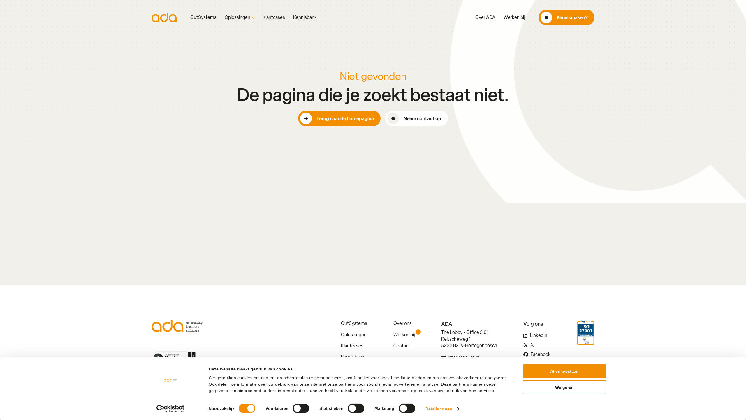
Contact (401, 346)
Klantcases (274, 17)
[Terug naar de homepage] (164, 17)
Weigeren (564, 387)
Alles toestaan (564, 371)
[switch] (301, 408)
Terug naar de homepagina (345, 118)
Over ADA (485, 17)
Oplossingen (237, 17)
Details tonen (438, 409)
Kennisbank (305, 17)
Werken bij (514, 17)
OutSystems (203, 17)
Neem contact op (422, 118)
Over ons (402, 323)
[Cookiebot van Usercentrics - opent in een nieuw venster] (170, 409)
